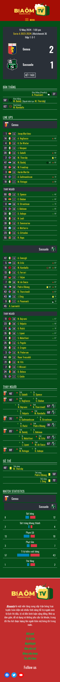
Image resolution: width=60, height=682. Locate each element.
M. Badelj (17, 101)
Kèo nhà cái (30, 648)
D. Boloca (22, 371)
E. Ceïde (21, 376)
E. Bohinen (22, 209)
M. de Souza (23, 282)
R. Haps (21, 237)
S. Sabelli (22, 153)
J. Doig (21, 296)
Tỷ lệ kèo (30, 638)
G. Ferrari (22, 272)
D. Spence (22, 194)
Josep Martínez (24, 133)
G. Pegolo (22, 343)
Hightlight (30, 643)
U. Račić (21, 328)
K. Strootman (23, 204)
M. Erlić (21, 263)
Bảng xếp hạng (30, 653)
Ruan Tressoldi (24, 357)
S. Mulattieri (23, 338)
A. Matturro (23, 228)
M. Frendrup (23, 167)
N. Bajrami (22, 319)
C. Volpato (22, 323)
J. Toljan (21, 277)
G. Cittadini (23, 233)
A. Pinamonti (37, 95)
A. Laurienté (14, 306)
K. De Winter (23, 143)
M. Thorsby (40, 101)
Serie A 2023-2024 (22, 33)
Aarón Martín (23, 172)
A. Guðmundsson (25, 177)
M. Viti (20, 362)
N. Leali (21, 218)
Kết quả (30, 633)
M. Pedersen (23, 352)
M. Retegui (22, 181)
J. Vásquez (22, 148)
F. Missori (22, 367)
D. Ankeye (22, 213)
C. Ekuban (22, 199)
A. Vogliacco (23, 138)
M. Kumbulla (18, 107)
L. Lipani (21, 333)
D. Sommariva (24, 223)
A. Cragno (22, 347)
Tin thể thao (30, 658)
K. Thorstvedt (24, 291)
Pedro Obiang (24, 287)
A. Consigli (22, 258)
